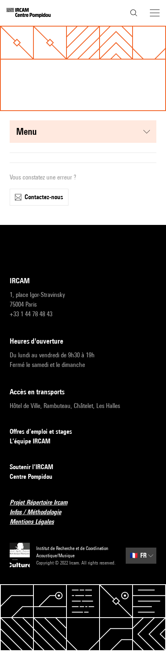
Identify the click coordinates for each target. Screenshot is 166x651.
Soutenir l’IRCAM (31, 467)
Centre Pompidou (31, 476)
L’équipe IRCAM (30, 441)
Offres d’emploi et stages (41, 431)
